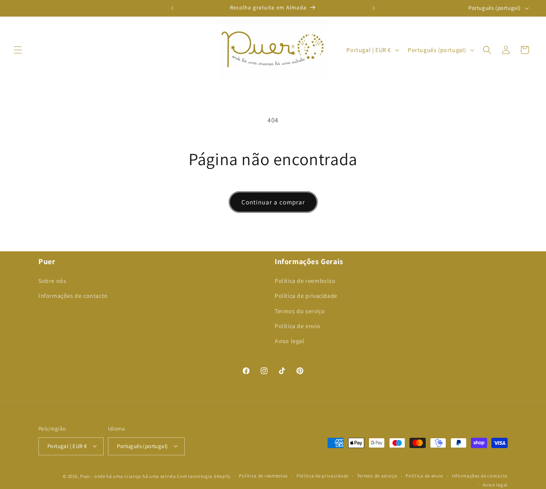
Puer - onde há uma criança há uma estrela (128, 476)
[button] (18, 50)
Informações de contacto (73, 296)
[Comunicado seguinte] (373, 8)
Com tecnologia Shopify (203, 476)
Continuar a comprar (273, 202)
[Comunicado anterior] (172, 8)
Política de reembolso (305, 281)
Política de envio (297, 326)
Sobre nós (52, 281)
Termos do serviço (300, 311)
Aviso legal (290, 341)
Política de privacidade (306, 296)
